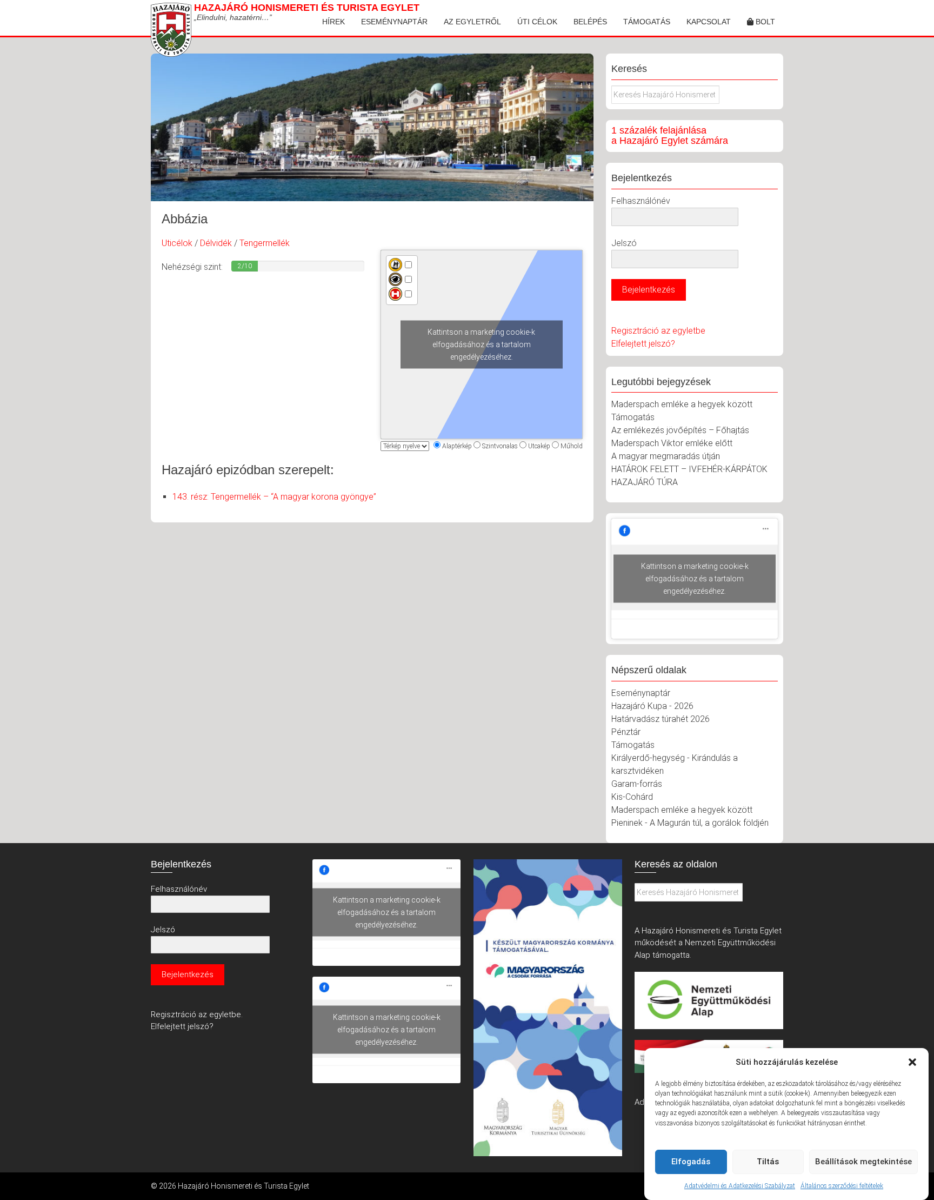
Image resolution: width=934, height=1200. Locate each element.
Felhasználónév (640, 201)
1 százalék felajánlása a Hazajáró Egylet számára (669, 136)
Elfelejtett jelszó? (643, 344)
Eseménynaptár (394, 21)
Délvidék (216, 243)
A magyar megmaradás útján (665, 456)
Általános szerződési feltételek (841, 1186)
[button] (912, 1062)
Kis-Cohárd (632, 797)
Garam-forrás (636, 784)
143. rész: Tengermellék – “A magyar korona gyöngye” (274, 497)
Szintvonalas (500, 446)
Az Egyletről (472, 21)
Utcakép (539, 446)
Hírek (333, 21)
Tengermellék (264, 243)
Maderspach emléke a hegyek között (681, 404)
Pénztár (626, 732)
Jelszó (624, 243)
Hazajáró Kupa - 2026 (652, 706)
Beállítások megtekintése (863, 1161)
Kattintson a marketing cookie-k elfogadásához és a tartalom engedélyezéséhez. (481, 344)
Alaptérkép (457, 446)
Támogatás (646, 21)
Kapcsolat (708, 21)
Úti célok (537, 21)
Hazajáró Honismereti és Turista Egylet (306, 7)
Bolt (764, 21)
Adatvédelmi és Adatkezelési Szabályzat (739, 1186)
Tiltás (768, 1161)
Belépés (590, 21)
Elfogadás (690, 1161)
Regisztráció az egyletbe (658, 331)
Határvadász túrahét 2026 (660, 719)
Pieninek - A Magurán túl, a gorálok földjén (690, 823)
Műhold (572, 446)
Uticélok (177, 243)
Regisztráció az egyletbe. (197, 1014)
